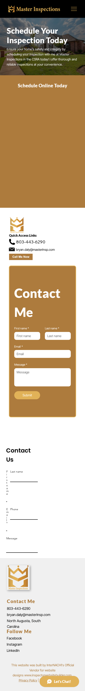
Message (20, 364)
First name (21, 328)
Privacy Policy (28, 680)
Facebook (14, 638)
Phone (14, 509)
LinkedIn (13, 650)
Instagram (14, 644)
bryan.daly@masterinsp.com (28, 615)
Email (18, 346)
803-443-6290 (18, 608)
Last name (52, 328)
